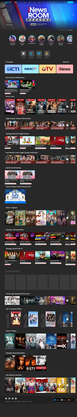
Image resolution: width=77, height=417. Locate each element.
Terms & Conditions (16, 397)
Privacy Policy (8, 397)
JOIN (15, 202)
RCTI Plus (30, 397)
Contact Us (24, 397)
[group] (57, 395)
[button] (70, 2)
